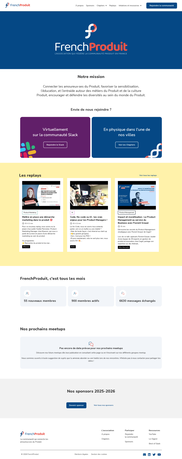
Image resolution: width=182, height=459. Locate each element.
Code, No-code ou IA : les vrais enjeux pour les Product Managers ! (88, 218)
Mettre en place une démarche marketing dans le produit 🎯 (38, 218)
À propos (80, 5)
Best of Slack (154, 443)
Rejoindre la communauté (131, 435)
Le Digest (153, 439)
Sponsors (90, 5)
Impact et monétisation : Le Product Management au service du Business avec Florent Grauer (137, 219)
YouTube (152, 434)
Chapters (105, 439)
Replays (112, 5)
